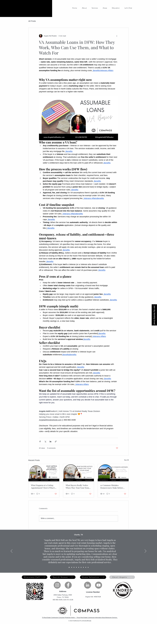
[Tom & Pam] (85, 567)
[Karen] (83, 567)
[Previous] (11, 551)
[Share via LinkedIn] (50, 441)
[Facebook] (68, 585)
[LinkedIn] (87, 585)
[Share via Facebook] (40, 441)
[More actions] (116, 36)
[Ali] (71, 567)
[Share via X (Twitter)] (45, 441)
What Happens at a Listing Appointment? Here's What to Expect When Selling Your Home (43, 486)
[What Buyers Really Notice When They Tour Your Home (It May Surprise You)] (78, 472)
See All (126, 460)
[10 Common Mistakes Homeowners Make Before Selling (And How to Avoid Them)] (113, 472)
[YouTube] (98, 585)
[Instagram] (57, 585)
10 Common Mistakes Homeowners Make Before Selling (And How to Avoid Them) (111, 486)
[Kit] (78, 567)
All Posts (32, 21)
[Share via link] (56, 441)
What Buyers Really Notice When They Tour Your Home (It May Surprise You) (78, 486)
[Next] (145, 551)
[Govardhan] (76, 567)
